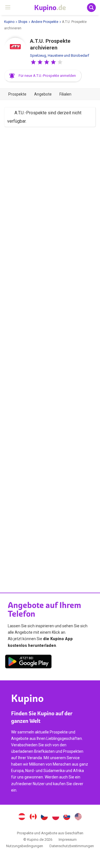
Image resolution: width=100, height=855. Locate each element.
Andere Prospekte (44, 22)
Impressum (68, 839)
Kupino (9, 22)
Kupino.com (78, 817)
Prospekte (17, 94)
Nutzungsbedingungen (24, 846)
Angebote (43, 94)
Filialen (65, 94)
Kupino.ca (33, 817)
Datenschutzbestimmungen (71, 846)
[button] (33, 62)
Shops (23, 22)
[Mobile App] (28, 662)
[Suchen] (91, 7)
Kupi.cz (44, 817)
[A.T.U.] (15, 49)
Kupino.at (22, 817)
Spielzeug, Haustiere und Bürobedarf (59, 55)
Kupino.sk (67, 817)
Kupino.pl (55, 817)
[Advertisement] (50, 353)
